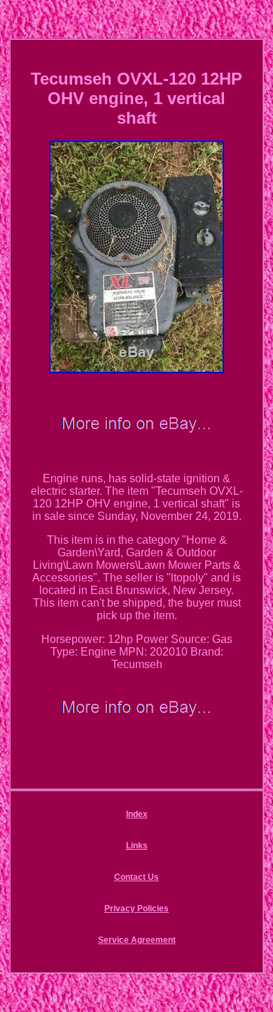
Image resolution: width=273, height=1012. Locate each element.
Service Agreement (137, 940)
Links (137, 846)
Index (137, 814)
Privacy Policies (136, 908)
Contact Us (136, 877)
